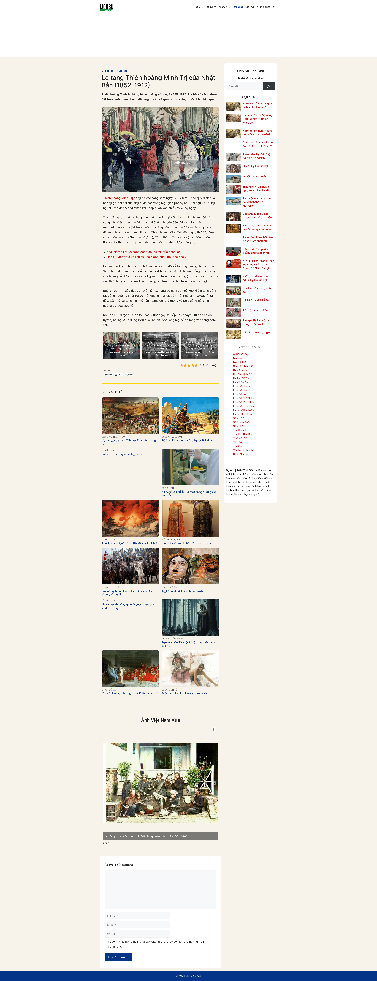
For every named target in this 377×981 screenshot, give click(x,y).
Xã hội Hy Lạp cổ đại (255, 176)
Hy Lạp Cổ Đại (170, 587)
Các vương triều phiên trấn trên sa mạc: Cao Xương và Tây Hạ (128, 592)
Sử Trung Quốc (171, 539)
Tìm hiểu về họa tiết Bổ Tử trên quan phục (187, 543)
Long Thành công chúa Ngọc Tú (122, 454)
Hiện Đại (250, 7)
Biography (239, 358)
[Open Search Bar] (274, 7)
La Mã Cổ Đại (109, 689)
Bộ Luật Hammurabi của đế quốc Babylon (187, 440)
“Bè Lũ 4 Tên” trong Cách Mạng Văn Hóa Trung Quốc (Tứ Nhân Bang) (258, 264)
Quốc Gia (223, 7)
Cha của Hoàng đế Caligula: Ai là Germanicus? (130, 693)
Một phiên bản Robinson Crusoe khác (184, 693)
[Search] (269, 86)
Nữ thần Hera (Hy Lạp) (256, 332)
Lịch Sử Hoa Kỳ (242, 394)
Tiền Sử (237, 442)
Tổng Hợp (238, 7)
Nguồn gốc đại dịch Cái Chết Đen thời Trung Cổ (129, 442)
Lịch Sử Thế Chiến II (244, 398)
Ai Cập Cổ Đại (241, 354)
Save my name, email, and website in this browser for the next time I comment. (156, 944)
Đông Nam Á (240, 454)
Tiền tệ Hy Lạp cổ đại (255, 310)
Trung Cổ (211, 7)
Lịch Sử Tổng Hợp (116, 71)
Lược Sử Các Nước (243, 410)
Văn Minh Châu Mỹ (244, 450)
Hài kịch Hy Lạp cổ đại (256, 299)
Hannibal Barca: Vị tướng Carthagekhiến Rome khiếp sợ (257, 119)
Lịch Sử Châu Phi (243, 390)
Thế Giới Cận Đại (242, 434)
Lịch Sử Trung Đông (244, 406)
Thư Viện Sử (240, 438)
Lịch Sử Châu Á (110, 539)
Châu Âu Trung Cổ (113, 436)
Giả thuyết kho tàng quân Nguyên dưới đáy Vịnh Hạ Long (128, 606)
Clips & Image (263, 7)
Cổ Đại (197, 7)
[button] (107, 783)
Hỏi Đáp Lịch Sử (242, 374)
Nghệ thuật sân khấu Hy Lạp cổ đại (183, 591)
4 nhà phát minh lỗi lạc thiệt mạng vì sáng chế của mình (189, 493)
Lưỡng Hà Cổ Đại (172, 436)
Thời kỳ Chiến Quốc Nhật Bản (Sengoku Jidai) (129, 543)
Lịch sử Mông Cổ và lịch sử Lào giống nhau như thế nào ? (146, 257)
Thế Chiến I (239, 430)
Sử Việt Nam (109, 450)
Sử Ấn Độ (238, 418)
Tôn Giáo (238, 446)
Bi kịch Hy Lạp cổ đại (255, 166)
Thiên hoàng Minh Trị (118, 198)
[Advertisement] (188, 36)
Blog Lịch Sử (169, 488)
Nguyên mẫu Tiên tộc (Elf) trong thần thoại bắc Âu (188, 644)
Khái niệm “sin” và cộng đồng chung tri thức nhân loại (143, 252)
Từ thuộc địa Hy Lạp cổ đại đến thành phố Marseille (257, 202)
